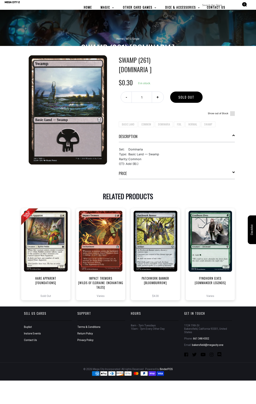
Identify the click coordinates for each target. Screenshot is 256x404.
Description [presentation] (128, 136)
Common (146, 124)
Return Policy (85, 333)
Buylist (28, 326)
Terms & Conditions (88, 326)
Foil (179, 124)
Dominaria (164, 124)
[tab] (177, 138)
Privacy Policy (85, 340)
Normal (192, 124)
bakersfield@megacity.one (207, 344)
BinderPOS (166, 369)
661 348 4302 (201, 338)
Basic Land (128, 124)
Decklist (251, 230)
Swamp (208, 124)
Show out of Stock (218, 113)
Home (120, 38)
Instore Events (32, 333)
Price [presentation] (123, 173)
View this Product (47, 254)
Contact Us (30, 340)
